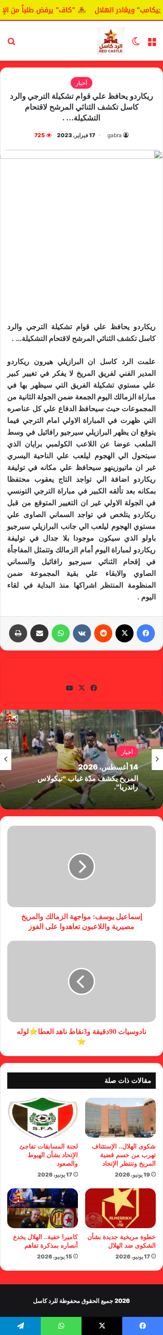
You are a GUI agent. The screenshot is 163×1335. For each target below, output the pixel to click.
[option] (81, 759)
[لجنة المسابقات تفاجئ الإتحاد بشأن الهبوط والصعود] (42, 1118)
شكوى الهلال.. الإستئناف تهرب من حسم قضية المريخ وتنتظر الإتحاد (124, 1155)
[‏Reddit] (103, 633)
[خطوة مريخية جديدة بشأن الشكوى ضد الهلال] (120, 1208)
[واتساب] (61, 633)
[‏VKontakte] (82, 633)
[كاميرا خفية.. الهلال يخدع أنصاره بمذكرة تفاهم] (42, 1208)
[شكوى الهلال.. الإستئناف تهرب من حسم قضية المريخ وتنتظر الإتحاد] (120, 1118)
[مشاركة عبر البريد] (39, 633)
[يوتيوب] (69, 688)
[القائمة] (151, 44)
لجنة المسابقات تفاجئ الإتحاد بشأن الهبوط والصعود (48, 1155)
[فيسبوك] (146, 633)
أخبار (81, 82)
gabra (114, 135)
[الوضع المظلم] (135, 44)
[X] (124, 633)
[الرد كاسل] (111, 40)
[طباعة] (18, 633)
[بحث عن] (11, 44)
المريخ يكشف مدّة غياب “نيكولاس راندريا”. (88, 783)
